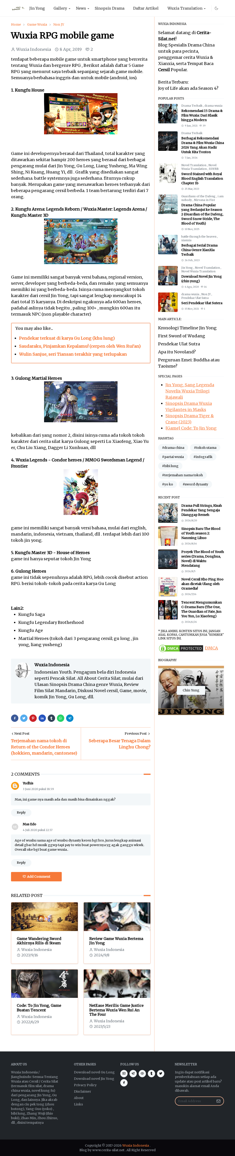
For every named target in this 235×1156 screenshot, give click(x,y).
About (79, 1098)
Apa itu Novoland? (177, 352)
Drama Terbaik (192, 105)
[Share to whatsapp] (60, 718)
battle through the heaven (199, 236)
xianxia (186, 240)
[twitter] (160, 1073)
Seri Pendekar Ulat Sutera (201, 303)
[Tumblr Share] (51, 718)
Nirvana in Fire (204, 200)
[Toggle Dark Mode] (216, 8)
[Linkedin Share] (42, 718)
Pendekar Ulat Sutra (195, 298)
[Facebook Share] (14, 718)
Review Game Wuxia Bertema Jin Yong (116, 940)
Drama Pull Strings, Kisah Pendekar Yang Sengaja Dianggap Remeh (201, 510)
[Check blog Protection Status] (181, 648)
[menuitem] (37, 8)
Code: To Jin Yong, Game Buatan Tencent (39, 1007)
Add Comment (38, 876)
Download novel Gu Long (94, 1072)
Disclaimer (82, 1091)
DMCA (211, 648)
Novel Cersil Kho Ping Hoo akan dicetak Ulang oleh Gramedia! (202, 583)
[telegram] (133, 1073)
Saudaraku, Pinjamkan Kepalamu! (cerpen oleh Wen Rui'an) (80, 346)
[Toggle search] (222, 8)
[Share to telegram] (69, 718)
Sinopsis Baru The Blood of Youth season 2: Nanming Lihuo (200, 533)
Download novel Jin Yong (94, 1079)
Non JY (206, 294)
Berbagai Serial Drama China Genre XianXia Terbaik (199, 250)
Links (78, 1104)
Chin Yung (191, 690)
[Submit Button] (218, 1101)
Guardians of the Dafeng (198, 196)
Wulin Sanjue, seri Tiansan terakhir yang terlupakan (73, 354)
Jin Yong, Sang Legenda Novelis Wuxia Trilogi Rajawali (189, 391)
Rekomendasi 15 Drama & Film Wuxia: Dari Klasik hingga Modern (202, 115)
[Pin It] (33, 718)
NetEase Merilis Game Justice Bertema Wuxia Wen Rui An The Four (116, 1009)
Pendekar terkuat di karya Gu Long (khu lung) (67, 338)
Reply (21, 812)
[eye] (142, 1073)
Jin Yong (187, 267)
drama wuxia (213, 105)
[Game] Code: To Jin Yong (191, 428)
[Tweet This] (24, 718)
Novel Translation (194, 165)
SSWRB (214, 169)
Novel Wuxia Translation (198, 167)
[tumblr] (151, 1073)
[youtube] (208, 8)
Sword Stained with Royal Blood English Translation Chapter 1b (202, 178)
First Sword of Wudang (181, 335)
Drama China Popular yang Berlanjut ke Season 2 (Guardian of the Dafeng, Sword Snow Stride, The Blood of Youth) (202, 214)
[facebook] (124, 1082)
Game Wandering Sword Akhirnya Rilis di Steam (39, 940)
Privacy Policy (85, 1085)
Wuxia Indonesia (135, 1145)
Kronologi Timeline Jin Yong (187, 327)
